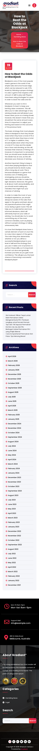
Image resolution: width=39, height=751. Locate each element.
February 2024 (14, 468)
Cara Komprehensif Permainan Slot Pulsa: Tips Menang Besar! (19, 335)
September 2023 (15, 491)
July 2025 (12, 397)
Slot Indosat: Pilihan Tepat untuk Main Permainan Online (18, 316)
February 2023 (14, 522)
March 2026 (13, 361)
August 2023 (13, 495)
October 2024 (13, 433)
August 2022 (13, 549)
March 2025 (12, 410)
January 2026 (13, 370)
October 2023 (13, 486)
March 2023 (12, 518)
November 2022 (14, 536)
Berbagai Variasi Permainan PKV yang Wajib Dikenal (18, 330)
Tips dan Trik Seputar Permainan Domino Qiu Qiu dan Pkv (18, 325)
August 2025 (13, 392)
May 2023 (12, 509)
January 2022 (13, 580)
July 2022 (12, 554)
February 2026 (14, 365)
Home (18, 34)
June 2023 (12, 504)
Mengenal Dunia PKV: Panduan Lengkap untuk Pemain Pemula (17, 321)
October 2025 (13, 383)
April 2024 (12, 459)
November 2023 (14, 482)
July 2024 (12, 446)
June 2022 (12, 558)
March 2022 (12, 571)
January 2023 (13, 527)
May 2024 (12, 455)
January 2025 (13, 419)
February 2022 (14, 576)
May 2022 (12, 562)
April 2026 (12, 356)
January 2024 (13, 473)
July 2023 (12, 500)
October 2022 (13, 540)
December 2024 (14, 424)
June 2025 (12, 401)
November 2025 (14, 379)
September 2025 (15, 388)
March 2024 (13, 464)
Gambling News (20, 37)
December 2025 (14, 374)
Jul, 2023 (8, 66)
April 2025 (12, 406)
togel (7, 702)
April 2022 (12, 567)
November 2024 (14, 428)
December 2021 (14, 585)
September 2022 (15, 545)
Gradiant (24, 749)
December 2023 (14, 477)
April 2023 (12, 513)
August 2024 (13, 442)
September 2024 (15, 437)
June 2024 (12, 450)
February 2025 (14, 415)
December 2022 (14, 531)
